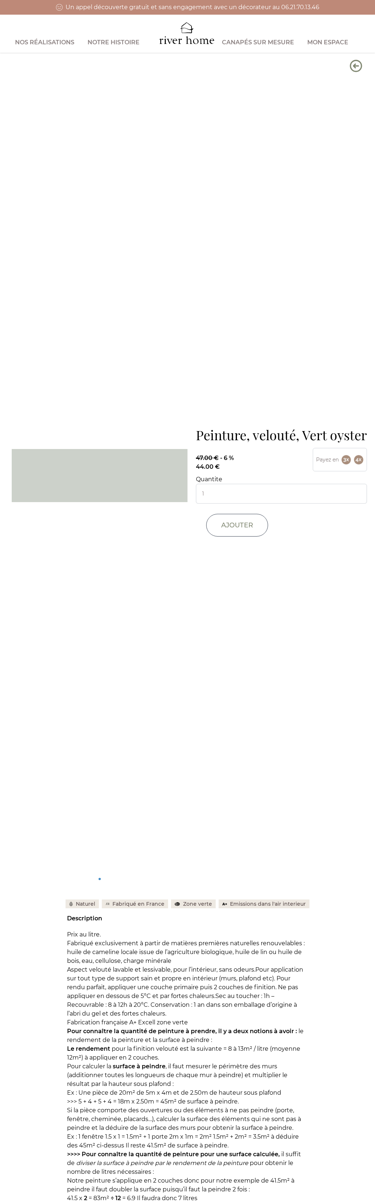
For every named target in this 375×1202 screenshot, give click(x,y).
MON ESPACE (327, 42)
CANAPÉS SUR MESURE (258, 42)
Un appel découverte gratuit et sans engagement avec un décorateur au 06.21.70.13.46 (192, 7)
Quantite (209, 479)
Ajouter (237, 525)
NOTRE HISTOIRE (114, 42)
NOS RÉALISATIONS (44, 42)
